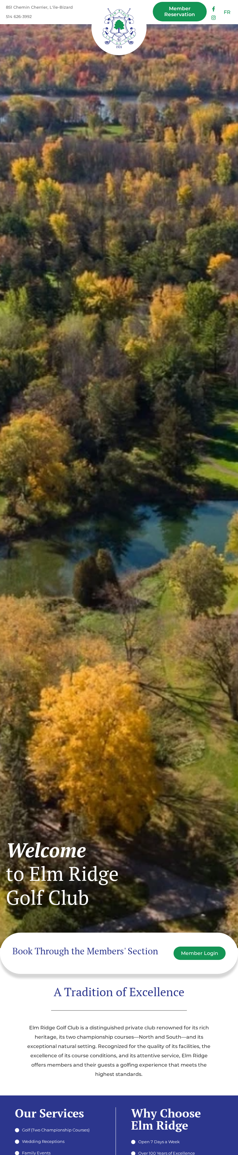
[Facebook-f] (213, 8)
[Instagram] (213, 17)
